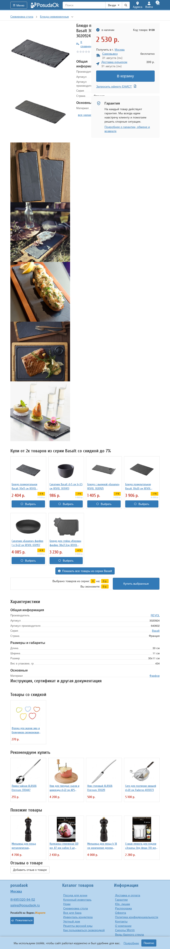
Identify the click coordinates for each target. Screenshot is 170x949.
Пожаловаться (24, 920)
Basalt (156, 631)
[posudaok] (45, 5)
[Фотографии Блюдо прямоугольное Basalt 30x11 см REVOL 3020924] (40, 53)
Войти (149, 7)
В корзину (125, 76)
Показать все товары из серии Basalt (87, 571)
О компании (123, 925)
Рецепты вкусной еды (77, 925)
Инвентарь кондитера (78, 917)
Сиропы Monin (125, 930)
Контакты (121, 921)
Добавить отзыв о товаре (30, 869)
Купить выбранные (136, 583)
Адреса (137, 7)
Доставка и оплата (127, 895)
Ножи (66, 904)
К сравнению (88, 44)
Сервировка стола (75, 908)
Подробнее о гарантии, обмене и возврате (127, 129)
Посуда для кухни (75, 895)
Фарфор (154, 676)
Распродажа (123, 908)
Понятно (149, 943)
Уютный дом (71, 921)
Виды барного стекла (129, 934)
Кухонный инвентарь (77, 899)
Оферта (120, 912)
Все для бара (72, 912)
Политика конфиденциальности (136, 917)
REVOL (155, 615)
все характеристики (91, 115)
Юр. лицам (122, 904)
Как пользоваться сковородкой (84, 930)
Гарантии (121, 899)
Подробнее (131, 943)
